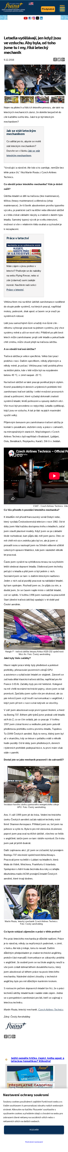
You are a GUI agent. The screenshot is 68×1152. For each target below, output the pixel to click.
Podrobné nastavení (34, 1142)
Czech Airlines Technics (50, 1009)
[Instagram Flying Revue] (34, 19)
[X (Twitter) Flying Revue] (37, 19)
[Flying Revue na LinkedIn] (41, 19)
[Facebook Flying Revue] (30, 19)
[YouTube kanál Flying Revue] (25, 19)
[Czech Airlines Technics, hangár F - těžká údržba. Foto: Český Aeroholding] (11, 102)
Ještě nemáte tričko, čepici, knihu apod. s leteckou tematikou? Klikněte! (37, 1059)
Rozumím (34, 1130)
